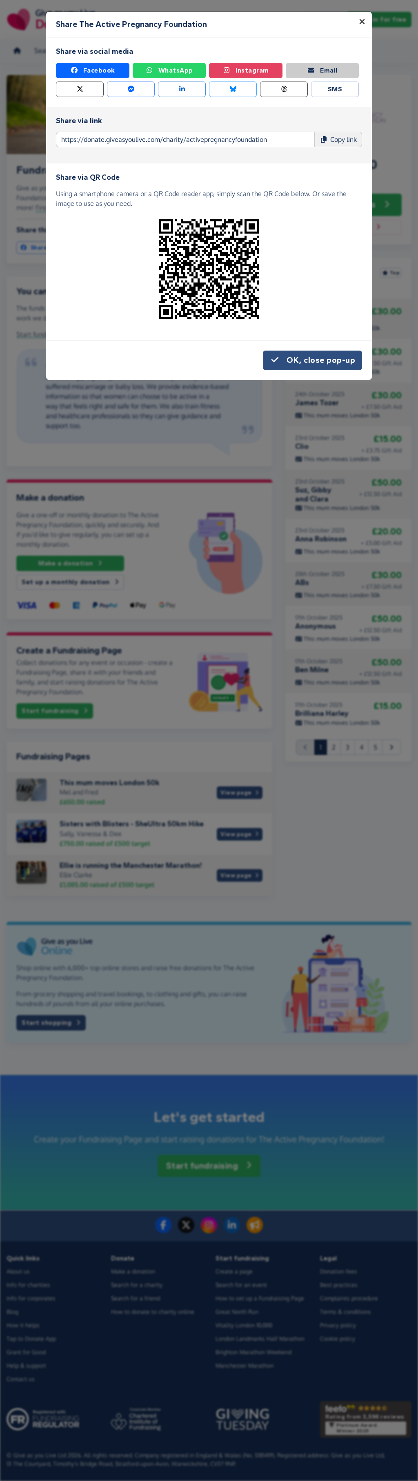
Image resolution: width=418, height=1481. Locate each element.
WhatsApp (175, 70)
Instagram (252, 70)
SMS (335, 89)
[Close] (362, 21)
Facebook (99, 70)
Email (329, 70)
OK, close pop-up (321, 360)
